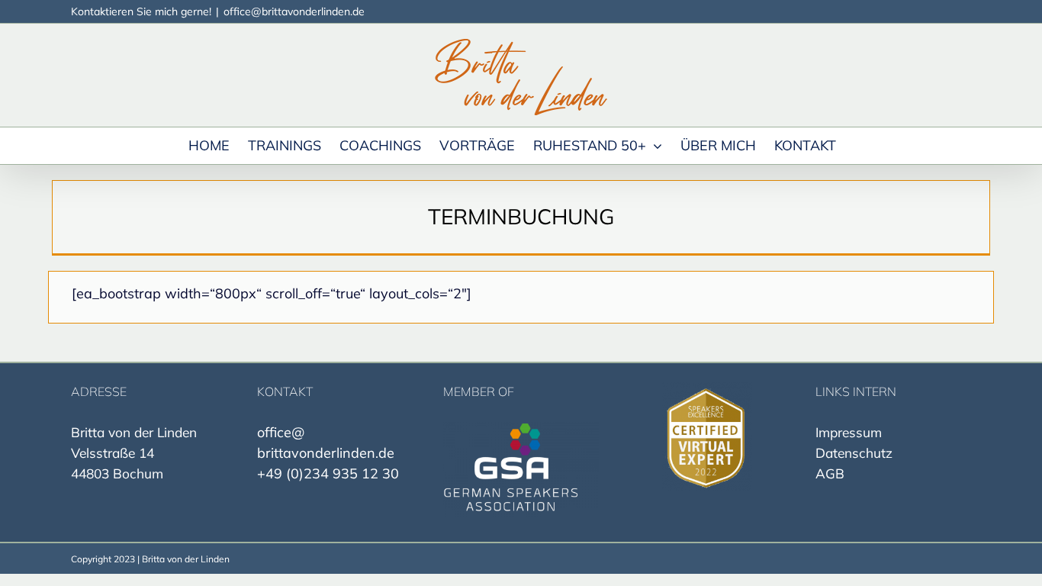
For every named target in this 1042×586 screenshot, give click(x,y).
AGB (829, 473)
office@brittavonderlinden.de (294, 11)
